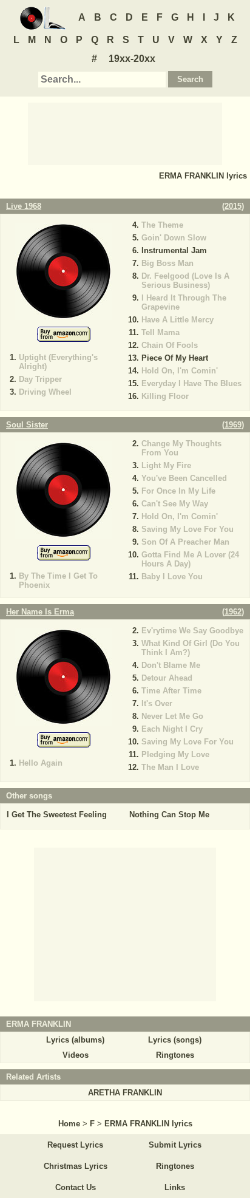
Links (174, 1187)
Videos (75, 1055)
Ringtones (175, 1055)
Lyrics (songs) (174, 1039)
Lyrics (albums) (75, 1039)
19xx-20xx (132, 58)
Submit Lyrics (175, 1144)
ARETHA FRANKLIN (125, 1092)
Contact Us (75, 1187)
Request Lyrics (75, 1144)
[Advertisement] (125, 133)
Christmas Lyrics (75, 1166)
